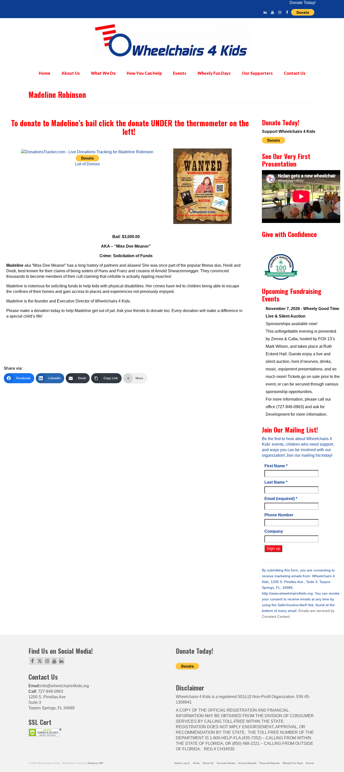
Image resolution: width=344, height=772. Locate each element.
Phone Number (278, 515)
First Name (276, 466)
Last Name (275, 482)
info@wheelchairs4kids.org (64, 686)
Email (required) (280, 498)
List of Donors (87, 164)
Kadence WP (95, 763)
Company (273, 531)
